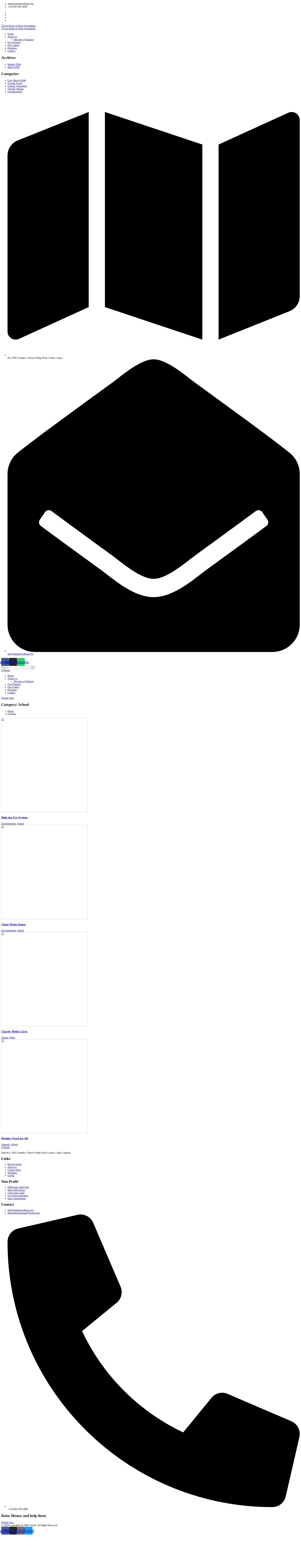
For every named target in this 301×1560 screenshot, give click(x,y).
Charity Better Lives (14, 1031)
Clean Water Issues (13, 924)
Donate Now (7, 698)
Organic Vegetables (17, 86)
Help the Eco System (14, 817)
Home (11, 711)
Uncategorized (15, 91)
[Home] (5, 670)
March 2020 (14, 67)
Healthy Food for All (14, 1138)
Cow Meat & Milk (17, 80)
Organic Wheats (16, 89)
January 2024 (14, 64)
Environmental (8, 823)
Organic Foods (15, 83)
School (20, 823)
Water (12, 1037)
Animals (5, 1144)
